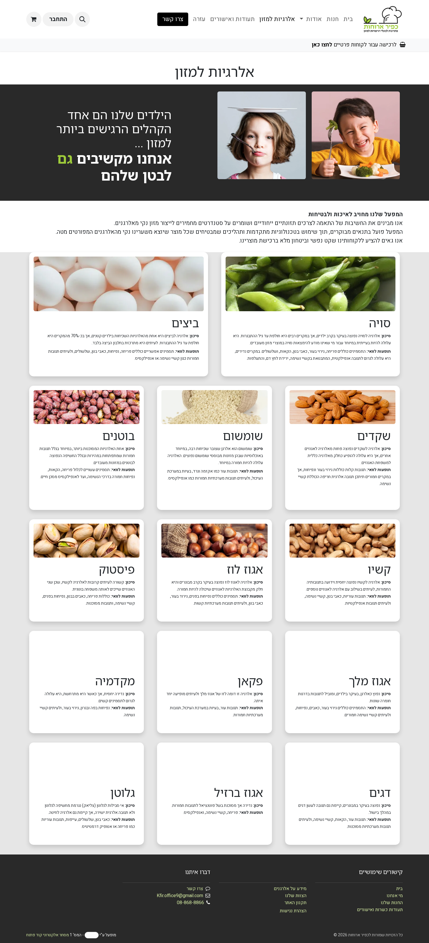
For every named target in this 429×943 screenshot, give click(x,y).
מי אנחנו (395, 895)
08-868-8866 (190, 902)
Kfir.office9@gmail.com (180, 895)
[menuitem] (348, 19)
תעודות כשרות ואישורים (380, 909)
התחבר (58, 19)
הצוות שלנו (295, 895)
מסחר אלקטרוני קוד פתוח (47, 935)
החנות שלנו (392, 902)
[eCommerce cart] (33, 19)
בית (399, 888)
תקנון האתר (295, 902)
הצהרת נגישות (293, 910)
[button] (82, 19)
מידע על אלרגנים (290, 888)
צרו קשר (172, 19)
